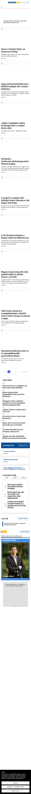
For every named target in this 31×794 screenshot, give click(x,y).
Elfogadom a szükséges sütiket (15, 786)
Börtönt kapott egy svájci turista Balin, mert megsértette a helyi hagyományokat (16, 495)
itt (22, 586)
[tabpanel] (15, 496)
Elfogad (15, 783)
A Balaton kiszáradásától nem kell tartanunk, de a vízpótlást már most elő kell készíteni (17, 505)
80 (15, 374)
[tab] (7, 478)
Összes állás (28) (23, 445)
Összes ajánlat (23, 518)
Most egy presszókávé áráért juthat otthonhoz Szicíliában (15, 486)
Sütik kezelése (15, 791)
